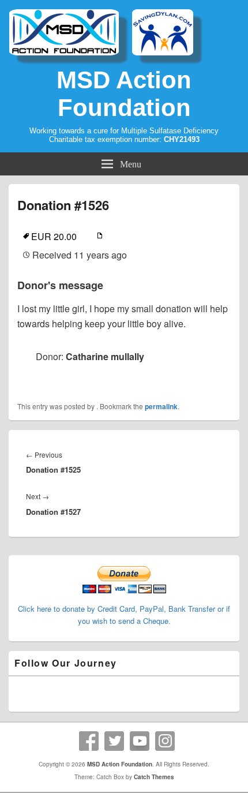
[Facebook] (89, 741)
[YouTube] (139, 741)
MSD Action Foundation (124, 93)
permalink (161, 406)
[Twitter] (114, 741)
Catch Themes (154, 777)
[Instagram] (165, 741)
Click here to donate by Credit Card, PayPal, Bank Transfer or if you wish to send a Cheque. (124, 614)
